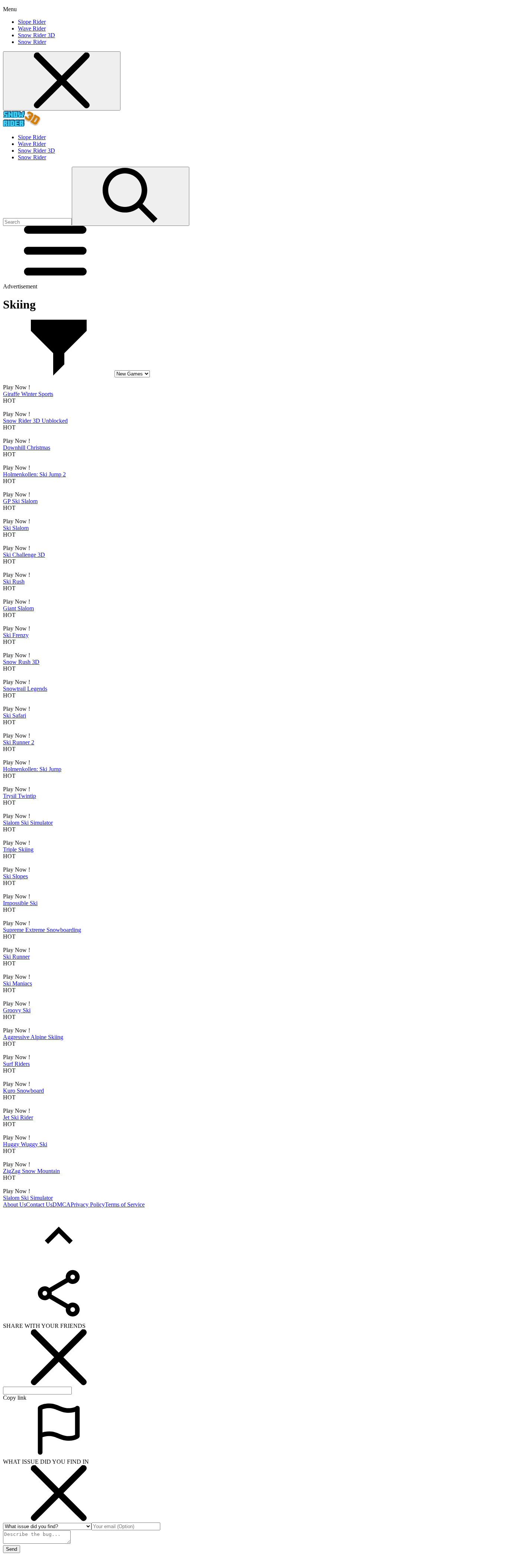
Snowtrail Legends (25, 689)
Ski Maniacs (17, 983)
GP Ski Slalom (20, 501)
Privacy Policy (88, 1204)
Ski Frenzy (16, 635)
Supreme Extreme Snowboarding (42, 930)
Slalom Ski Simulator (28, 822)
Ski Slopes (15, 876)
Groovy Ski (16, 1010)
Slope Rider (32, 22)
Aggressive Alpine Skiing (33, 1037)
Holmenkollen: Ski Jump (32, 769)
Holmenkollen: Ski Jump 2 (34, 474)
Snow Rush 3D (21, 662)
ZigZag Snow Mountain (31, 1171)
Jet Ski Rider (18, 1117)
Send (11, 1549)
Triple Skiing (18, 849)
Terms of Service (125, 1204)
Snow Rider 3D (36, 35)
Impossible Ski (20, 903)
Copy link (14, 1397)
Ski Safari (14, 715)
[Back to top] (59, 1262)
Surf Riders (16, 1064)
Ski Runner (16, 956)
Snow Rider (32, 42)
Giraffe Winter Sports (28, 394)
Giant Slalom (18, 608)
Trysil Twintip (19, 796)
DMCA (61, 1204)
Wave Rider (32, 28)
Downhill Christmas (26, 447)
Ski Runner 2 (18, 742)
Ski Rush (14, 581)
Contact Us (39, 1204)
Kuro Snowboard (23, 1090)
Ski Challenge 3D (24, 555)
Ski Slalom (16, 528)
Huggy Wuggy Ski (25, 1144)
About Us (14, 1204)
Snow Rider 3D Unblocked (35, 421)
